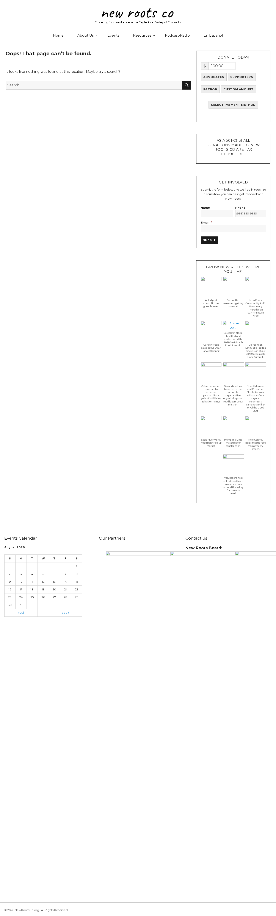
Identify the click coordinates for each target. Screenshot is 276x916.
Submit (209, 240)
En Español (213, 35)
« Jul (21, 612)
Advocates (213, 77)
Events (113, 35)
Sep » (65, 612)
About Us (85, 35)
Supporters (241, 77)
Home (58, 35)
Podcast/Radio (177, 35)
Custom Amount (238, 89)
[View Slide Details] (138, 712)
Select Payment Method (233, 104)
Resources (142, 35)
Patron (210, 89)
